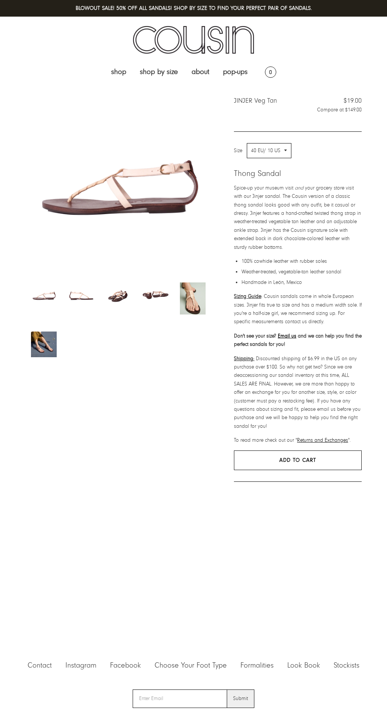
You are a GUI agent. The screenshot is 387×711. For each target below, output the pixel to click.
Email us (287, 336)
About (200, 72)
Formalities (257, 665)
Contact (40, 665)
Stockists (346, 665)
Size (238, 151)
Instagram (80, 665)
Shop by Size (159, 72)
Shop (118, 72)
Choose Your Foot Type (191, 665)
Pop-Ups (235, 72)
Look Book (303, 665)
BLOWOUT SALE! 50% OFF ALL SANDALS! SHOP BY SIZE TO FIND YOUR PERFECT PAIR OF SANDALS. (194, 8)
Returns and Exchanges (322, 440)
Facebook (125, 665)
